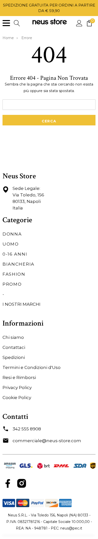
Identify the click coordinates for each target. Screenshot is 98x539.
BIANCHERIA (18, 264)
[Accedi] (79, 23)
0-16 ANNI (15, 254)
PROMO (12, 284)
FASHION (14, 274)
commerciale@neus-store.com (47, 440)
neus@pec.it (71, 528)
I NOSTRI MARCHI (21, 304)
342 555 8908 (27, 428)
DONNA (12, 234)
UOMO (11, 244)
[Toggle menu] (6, 23)
